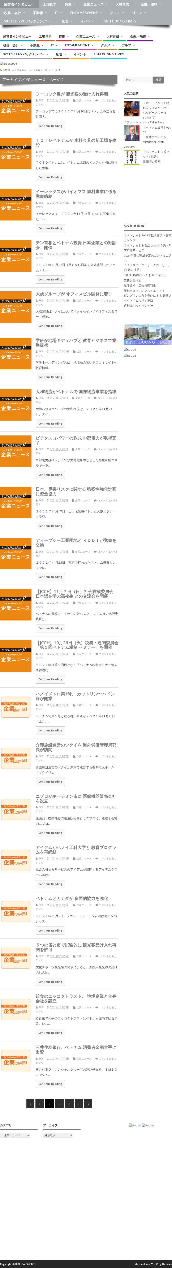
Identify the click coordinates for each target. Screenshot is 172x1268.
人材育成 (122, 4)
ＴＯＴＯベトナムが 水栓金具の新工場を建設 (76, 142)
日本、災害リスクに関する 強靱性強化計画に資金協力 (76, 491)
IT (56, 12)
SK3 (41, 100)
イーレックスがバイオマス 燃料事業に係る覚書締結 (76, 193)
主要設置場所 (132, 280)
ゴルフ (137, 12)
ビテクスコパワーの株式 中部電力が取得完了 (76, 440)
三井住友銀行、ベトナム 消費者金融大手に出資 (76, 1049)
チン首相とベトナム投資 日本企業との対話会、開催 (76, 245)
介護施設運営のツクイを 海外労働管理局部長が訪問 (76, 747)
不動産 (38, 12)
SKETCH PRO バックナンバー (27, 21)
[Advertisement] (148, 195)
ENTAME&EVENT (84, 12)
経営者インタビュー (19, 4)
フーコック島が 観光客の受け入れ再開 (72, 94)
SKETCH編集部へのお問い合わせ (145, 275)
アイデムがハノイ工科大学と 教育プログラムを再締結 (76, 849)
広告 (65, 21)
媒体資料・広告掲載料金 (140, 285)
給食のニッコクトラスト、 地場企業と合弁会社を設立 (76, 998)
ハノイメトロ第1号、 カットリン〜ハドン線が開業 (75, 696)
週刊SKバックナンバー (139, 306)
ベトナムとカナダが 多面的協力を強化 (72, 898)
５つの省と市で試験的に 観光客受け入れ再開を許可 (76, 947)
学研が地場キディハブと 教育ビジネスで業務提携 (76, 342)
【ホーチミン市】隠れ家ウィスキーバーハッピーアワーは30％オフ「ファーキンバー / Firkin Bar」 (146, 112)
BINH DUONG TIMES (119, 21)
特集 (68, 4)
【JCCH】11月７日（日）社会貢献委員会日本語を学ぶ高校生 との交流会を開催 (74, 593)
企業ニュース (93, 4)
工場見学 (49, 4)
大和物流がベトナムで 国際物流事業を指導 (76, 391)
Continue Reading (50, 126)
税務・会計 (12, 12)
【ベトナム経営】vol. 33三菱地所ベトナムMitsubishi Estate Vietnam (147, 137)
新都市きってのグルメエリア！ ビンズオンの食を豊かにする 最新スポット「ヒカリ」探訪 (148, 295)
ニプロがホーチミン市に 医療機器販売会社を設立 (76, 798)
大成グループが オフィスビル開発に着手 (74, 294)
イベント (87, 21)
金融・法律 (149, 4)
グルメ (115, 12)
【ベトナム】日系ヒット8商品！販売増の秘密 (156, 156)
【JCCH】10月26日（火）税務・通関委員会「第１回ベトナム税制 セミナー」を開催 (77, 645)
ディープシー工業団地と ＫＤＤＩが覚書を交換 (76, 542)
